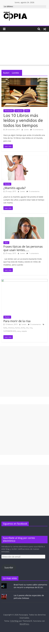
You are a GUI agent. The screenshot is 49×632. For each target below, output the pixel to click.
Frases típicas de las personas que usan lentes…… (23, 248)
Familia (7, 184)
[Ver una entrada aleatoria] (45, 29)
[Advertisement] (24, 49)
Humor (7, 317)
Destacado (9, 111)
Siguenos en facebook (15, 523)
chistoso (11, 328)
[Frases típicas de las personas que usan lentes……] (24, 218)
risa (31, 328)
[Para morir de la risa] (24, 280)
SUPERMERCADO (9, 331)
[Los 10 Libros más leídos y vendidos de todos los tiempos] (24, 79)
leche (23, 328)
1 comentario (34, 253)
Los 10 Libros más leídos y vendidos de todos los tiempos (23, 120)
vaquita (24, 331)
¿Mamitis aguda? (14, 188)
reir (27, 328)
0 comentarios (37, 129)
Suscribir (8, 567)
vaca (18, 331)
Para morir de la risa (16, 321)
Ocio (27, 111)
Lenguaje (19, 111)
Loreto (26, 129)
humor (17, 328)
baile (5, 328)
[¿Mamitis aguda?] (24, 156)
